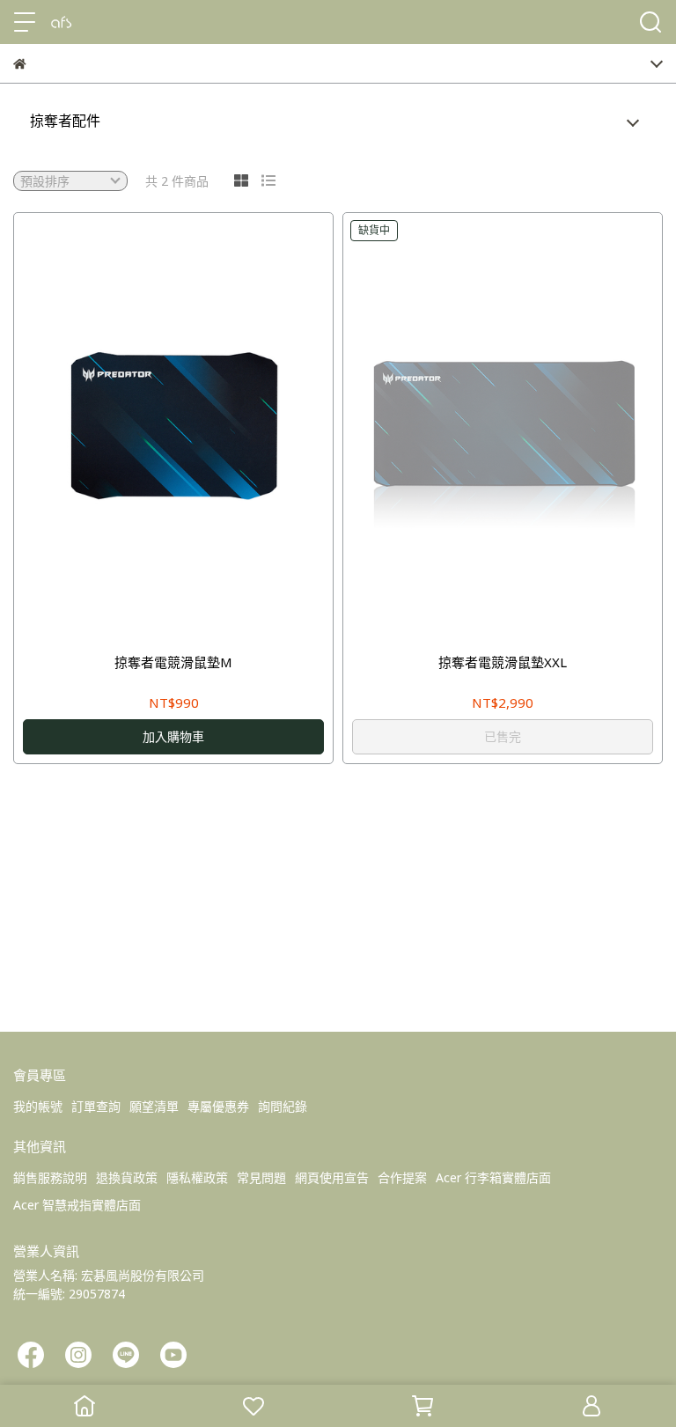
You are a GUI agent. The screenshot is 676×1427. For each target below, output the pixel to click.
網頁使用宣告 (332, 1177)
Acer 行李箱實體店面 (493, 1177)
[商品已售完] (527, 425)
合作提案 (402, 1177)
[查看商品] (148, 425)
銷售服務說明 (50, 1177)
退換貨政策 (127, 1177)
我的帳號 (37, 1106)
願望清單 (154, 1106)
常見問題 (261, 1177)
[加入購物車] (198, 425)
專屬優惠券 (218, 1106)
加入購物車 (173, 736)
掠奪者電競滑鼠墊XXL (502, 662)
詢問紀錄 (282, 1106)
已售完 (502, 736)
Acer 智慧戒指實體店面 (77, 1204)
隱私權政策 (197, 1177)
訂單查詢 (96, 1106)
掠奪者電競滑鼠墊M (173, 662)
